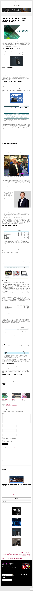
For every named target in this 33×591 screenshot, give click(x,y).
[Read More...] (27, 487)
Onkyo (13, 557)
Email (3, 428)
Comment (4, 413)
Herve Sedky (15, 405)
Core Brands (7, 554)
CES (2, 554)
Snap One (10, 558)
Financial (9, 404)
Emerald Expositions (21, 554)
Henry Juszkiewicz (13, 555)
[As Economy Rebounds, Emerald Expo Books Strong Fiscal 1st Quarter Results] (16, 395)
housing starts (24, 555)
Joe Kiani (29, 555)
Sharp (3, 558)
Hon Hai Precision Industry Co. (18, 555)
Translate (9, 581)
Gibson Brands (28, 554)
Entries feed (13, 564)
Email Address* (4, 464)
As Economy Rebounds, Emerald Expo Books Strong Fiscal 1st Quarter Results (16, 399)
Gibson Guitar (4, 555)
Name (3, 424)
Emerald (13, 405)
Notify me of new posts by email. (7, 441)
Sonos (12, 558)
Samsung (27, 556)
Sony (15, 558)
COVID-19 (10, 554)
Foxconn (25, 554)
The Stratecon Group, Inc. (17, 584)
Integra (27, 555)
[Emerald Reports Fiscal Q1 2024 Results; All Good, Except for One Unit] (26, 395)
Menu (17, 1)
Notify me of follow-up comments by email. (9, 438)
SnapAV (8, 558)
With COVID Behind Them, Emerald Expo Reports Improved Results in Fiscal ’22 (6, 399)
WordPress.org (14, 567)
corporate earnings (8, 405)
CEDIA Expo (28, 553)
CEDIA (23, 553)
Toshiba (26, 558)
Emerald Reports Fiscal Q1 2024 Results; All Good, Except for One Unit (26, 399)
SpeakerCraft (23, 558)
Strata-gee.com (16, 5)
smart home (5, 558)
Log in (13, 563)
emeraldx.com (16, 381)
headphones (9, 555)
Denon (17, 554)
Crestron (14, 554)
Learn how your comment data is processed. (19, 447)
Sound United (19, 558)
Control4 (4, 554)
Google (7, 555)
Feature (7, 404)
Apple (9, 553)
